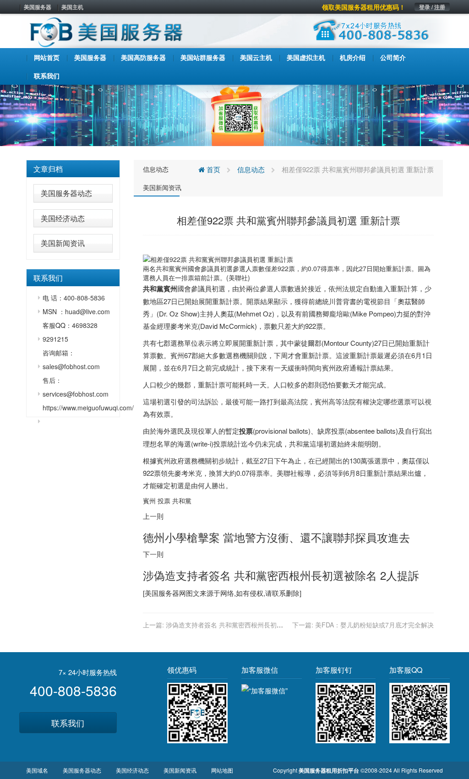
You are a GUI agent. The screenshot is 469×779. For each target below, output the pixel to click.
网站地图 (222, 770)
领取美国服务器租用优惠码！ (363, 6)
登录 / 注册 (432, 7)
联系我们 (67, 723)
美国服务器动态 (66, 193)
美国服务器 (37, 7)
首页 (212, 169)
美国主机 (72, 7)
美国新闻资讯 (63, 243)
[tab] (73, 169)
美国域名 (37, 770)
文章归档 (48, 168)
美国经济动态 (63, 218)
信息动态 (156, 169)
